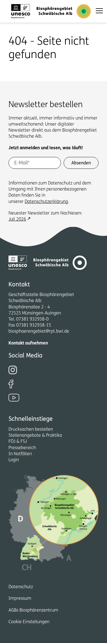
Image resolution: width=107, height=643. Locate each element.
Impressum (20, 598)
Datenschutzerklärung (46, 202)
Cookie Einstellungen (29, 622)
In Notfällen (20, 454)
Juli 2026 (17, 219)
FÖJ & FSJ (18, 441)
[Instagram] (50, 370)
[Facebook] (50, 384)
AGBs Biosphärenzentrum (33, 610)
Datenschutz (21, 587)
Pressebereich (22, 448)
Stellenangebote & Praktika (35, 435)
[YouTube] (53, 397)
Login (14, 460)
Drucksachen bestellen (31, 429)
